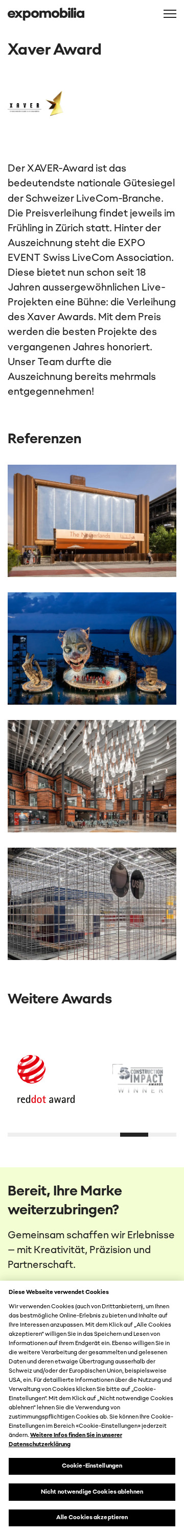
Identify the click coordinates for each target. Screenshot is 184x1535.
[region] (92, 1408)
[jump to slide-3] (106, 1135)
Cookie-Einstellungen (92, 1466)
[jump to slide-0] (22, 1135)
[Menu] (170, 13)
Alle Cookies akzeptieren (92, 1517)
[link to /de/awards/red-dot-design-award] (46, 1079)
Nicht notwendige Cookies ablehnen (92, 1492)
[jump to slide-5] (162, 1135)
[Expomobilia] (46, 14)
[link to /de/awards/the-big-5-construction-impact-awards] (138, 1079)
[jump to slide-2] (78, 1135)
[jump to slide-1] (50, 1135)
